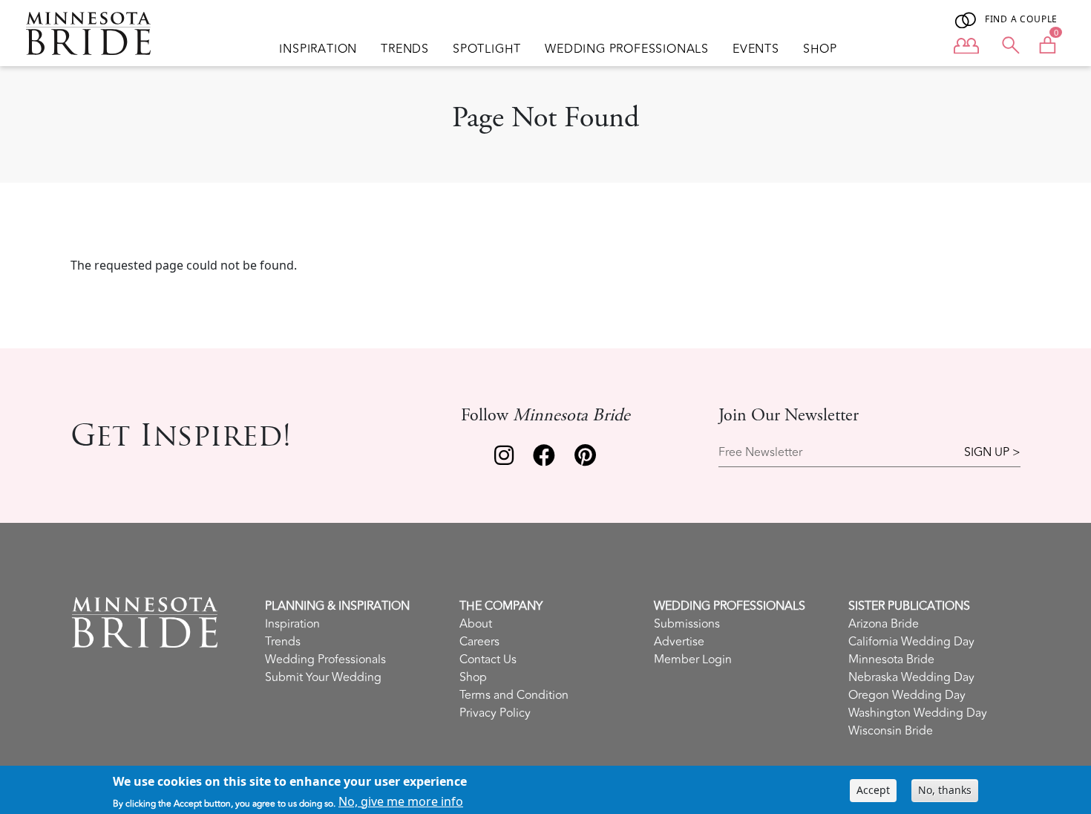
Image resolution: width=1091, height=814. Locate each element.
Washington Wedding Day (917, 713)
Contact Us (488, 659)
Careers (479, 642)
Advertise (679, 642)
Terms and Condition (514, 695)
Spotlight (487, 49)
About (475, 624)
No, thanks (945, 790)
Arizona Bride (883, 624)
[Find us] (504, 459)
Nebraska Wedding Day (911, 677)
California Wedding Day (911, 642)
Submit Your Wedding (323, 677)
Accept (873, 790)
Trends (405, 49)
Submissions (687, 624)
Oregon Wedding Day (907, 695)
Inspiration (318, 49)
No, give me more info (400, 801)
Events (756, 49)
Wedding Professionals (627, 49)
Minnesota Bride (891, 659)
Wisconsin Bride (890, 731)
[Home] (94, 33)
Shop (820, 49)
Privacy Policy (495, 713)
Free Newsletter (760, 452)
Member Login (693, 659)
